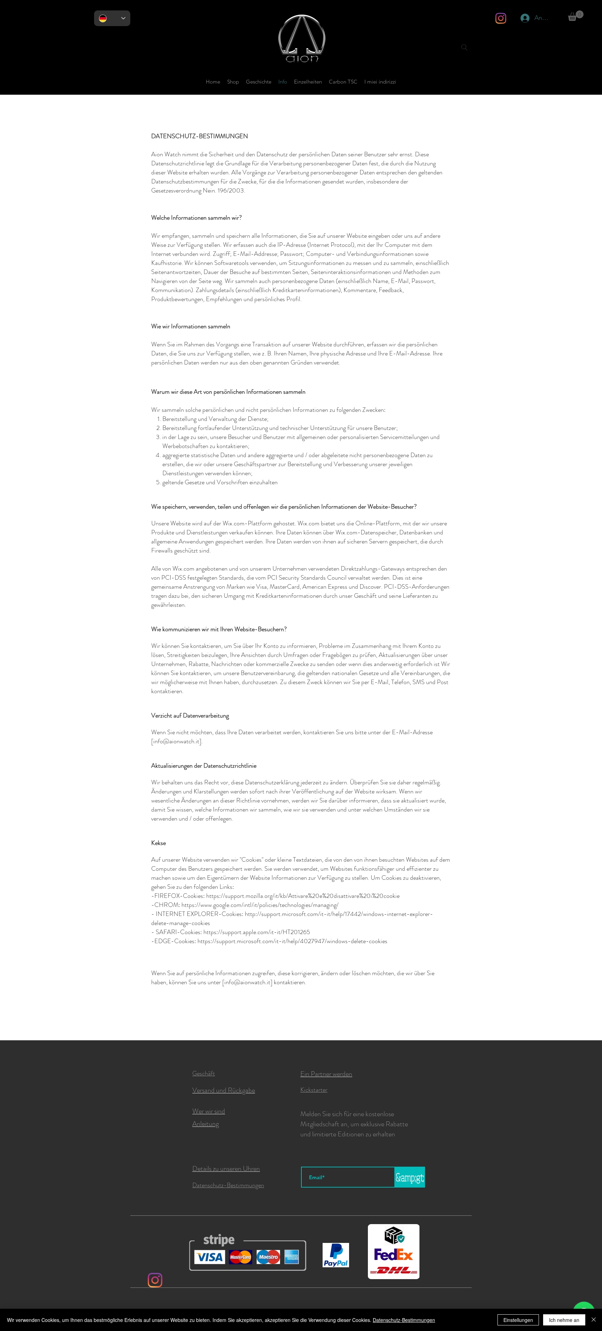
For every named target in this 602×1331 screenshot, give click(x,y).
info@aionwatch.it (176, 741)
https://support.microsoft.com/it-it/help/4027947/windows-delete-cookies (292, 941)
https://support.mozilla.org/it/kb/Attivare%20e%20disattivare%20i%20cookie (303, 895)
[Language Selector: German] (112, 18)
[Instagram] (500, 18)
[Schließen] (593, 1319)
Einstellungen (518, 1319)
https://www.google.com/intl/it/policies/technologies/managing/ (260, 904)
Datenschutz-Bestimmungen (404, 1319)
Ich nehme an (564, 1319)
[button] (576, 15)
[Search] (464, 47)
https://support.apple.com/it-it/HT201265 (256, 932)
